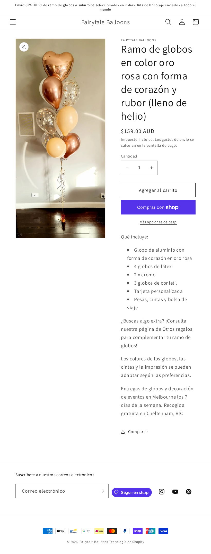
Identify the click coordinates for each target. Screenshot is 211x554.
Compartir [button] (138, 431)
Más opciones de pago (158, 221)
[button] (13, 22)
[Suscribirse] (102, 491)
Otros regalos (177, 329)
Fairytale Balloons (94, 542)
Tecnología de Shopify (126, 542)
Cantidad (129, 156)
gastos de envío (175, 139)
